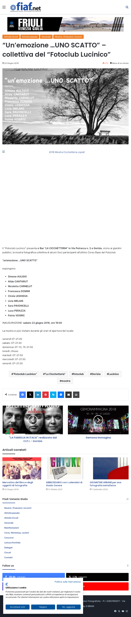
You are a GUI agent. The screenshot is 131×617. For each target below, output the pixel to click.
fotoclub (78, 374)
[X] (30, 395)
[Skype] (53, 395)
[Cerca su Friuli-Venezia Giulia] (127, 8)
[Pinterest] (45, 395)
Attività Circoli (11, 36)
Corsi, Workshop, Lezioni (16, 532)
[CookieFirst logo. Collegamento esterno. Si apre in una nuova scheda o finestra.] (7, 584)
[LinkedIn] (38, 395)
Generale (46, 36)
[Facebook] (22, 395)
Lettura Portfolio (12, 542)
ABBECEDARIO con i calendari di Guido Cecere (64, 484)
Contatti (8, 557)
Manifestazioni (11, 527)
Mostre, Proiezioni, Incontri (68, 36)
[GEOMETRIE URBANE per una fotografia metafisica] (109, 468)
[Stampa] (76, 395)
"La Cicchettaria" (55, 374)
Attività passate (30, 36)
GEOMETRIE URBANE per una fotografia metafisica (105, 484)
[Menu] (4, 8)
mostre (65, 380)
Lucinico (113, 374)
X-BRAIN (90, 606)
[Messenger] (61, 395)
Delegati (8, 547)
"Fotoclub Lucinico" (25, 374)
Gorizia (96, 374)
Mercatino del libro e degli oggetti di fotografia (17, 484)
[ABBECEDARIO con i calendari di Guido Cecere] (65, 468)
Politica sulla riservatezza (68, 581)
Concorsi (8, 537)
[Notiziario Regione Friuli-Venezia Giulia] (25, 7)
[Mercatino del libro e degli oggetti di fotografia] (21, 468)
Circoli (7, 552)
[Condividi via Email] (68, 395)
